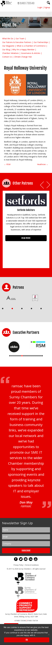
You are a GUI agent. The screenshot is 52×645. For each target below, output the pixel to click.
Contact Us (7, 56)
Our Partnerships (41, 42)
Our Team (20, 38)
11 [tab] (30, 355)
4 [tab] (31, 308)
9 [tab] (26, 355)
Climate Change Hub (23, 56)
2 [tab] (12, 308)
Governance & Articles (30, 53)
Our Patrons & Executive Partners (16, 42)
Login (39, 7)
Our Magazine (8, 46)
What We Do (7, 38)
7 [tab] (22, 355)
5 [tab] (41, 308)
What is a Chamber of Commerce (31, 46)
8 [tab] (24, 355)
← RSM (7, 164)
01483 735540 (26, 3)
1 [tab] (2, 308)
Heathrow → (42, 164)
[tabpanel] (14, 298)
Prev (42, 185)
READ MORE (26, 238)
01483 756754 (32, 620)
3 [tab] (22, 308)
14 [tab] (36, 355)
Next (48, 185)
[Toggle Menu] (48, 14)
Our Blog (6, 49)
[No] (48, 634)
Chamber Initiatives (10, 53)
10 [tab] (28, 355)
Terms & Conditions (32, 565)
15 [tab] (38, 355)
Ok (27, 639)
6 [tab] (20, 355)
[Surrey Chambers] (6, 7)
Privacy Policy (18, 565)
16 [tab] (40, 355)
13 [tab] (34, 355)
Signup (47, 7)
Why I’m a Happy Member (23, 49)
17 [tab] (42, 355)
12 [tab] (32, 355)
